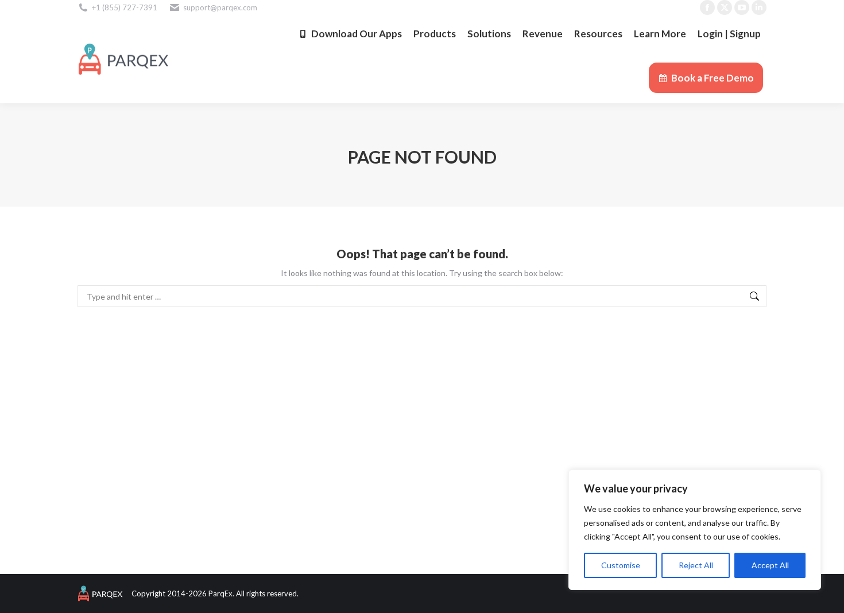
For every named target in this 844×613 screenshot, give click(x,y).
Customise (620, 565)
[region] (694, 530)
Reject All (696, 565)
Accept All (770, 565)
